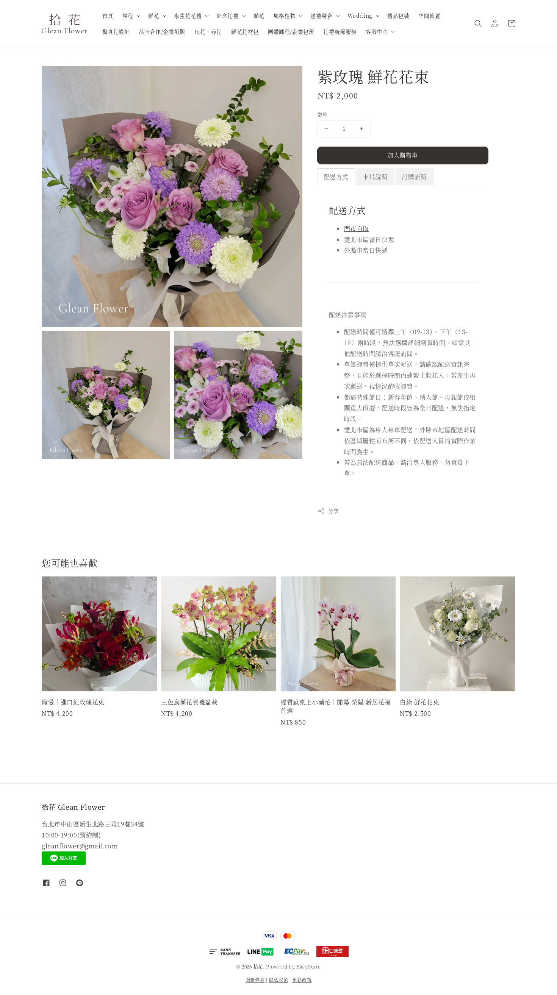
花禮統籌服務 (340, 31)
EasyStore (308, 966)
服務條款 (255, 979)
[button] (478, 23)
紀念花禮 (227, 15)
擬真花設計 (116, 31)
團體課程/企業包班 (291, 31)
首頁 (107, 15)
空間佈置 (429, 15)
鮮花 (153, 15)
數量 (323, 114)
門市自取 (356, 228)
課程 (127, 15)
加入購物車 (403, 155)
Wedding (359, 15)
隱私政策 (278, 979)
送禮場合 (321, 15)
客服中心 (377, 31)
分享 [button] (333, 510)
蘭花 (258, 15)
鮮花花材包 (245, 31)
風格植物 (285, 15)
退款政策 (302, 979)
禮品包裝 (398, 15)
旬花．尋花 (208, 31)
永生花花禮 (188, 15)
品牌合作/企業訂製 (162, 31)
